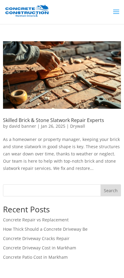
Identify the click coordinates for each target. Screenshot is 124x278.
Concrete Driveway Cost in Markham (39, 248)
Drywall (77, 126)
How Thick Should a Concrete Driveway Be (45, 229)
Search (111, 190)
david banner (22, 126)
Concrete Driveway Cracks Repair (36, 238)
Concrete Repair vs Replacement (36, 220)
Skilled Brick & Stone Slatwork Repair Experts (53, 120)
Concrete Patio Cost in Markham (35, 257)
